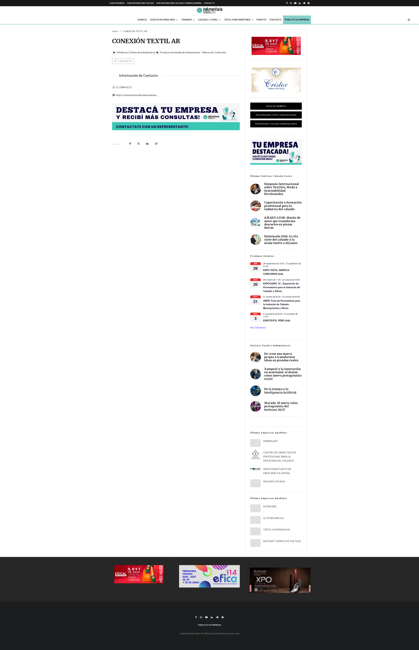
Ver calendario (258, 327)
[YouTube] (295, 3)
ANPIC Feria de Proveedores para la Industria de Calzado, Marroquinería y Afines (281, 304)
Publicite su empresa (297, 19)
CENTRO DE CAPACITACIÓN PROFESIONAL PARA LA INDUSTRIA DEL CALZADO (279, 456)
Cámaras (186, 19)
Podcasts (275, 19)
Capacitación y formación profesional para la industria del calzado (283, 206)
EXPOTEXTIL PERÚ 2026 (276, 320)
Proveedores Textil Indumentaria (276, 115)
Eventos (261, 19)
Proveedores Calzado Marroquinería (276, 124)
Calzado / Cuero (208, 19)
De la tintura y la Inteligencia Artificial (280, 390)
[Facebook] (287, 3)
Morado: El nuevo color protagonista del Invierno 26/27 (281, 406)
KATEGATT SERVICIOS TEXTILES (282, 541)
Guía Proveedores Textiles (140, 3)
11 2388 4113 (123, 87)
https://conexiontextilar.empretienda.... (137, 95)
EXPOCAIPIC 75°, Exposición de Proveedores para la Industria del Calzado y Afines (281, 287)
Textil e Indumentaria (237, 19)
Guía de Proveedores (162, 19)
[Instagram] (291, 3)
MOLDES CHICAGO (274, 481)
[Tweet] (138, 143)
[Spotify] (308, 3)
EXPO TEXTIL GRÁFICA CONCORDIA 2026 (276, 271)
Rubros (142, 19)
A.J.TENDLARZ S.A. (273, 518)
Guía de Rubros (117, 3)
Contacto (209, 3)
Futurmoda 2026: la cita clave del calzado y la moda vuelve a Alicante (281, 240)
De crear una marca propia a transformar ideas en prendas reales (281, 357)
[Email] (156, 143)
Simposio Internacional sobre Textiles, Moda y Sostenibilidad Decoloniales (281, 189)
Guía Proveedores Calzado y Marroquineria (178, 3)
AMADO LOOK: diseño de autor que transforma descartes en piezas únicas (282, 222)
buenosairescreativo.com (226, 633)
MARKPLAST (270, 440)
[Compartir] (130, 143)
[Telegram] (304, 3)
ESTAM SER (269, 506)
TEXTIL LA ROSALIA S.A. (276, 529)
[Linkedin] (300, 3)
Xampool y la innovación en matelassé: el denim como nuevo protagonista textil (282, 374)
